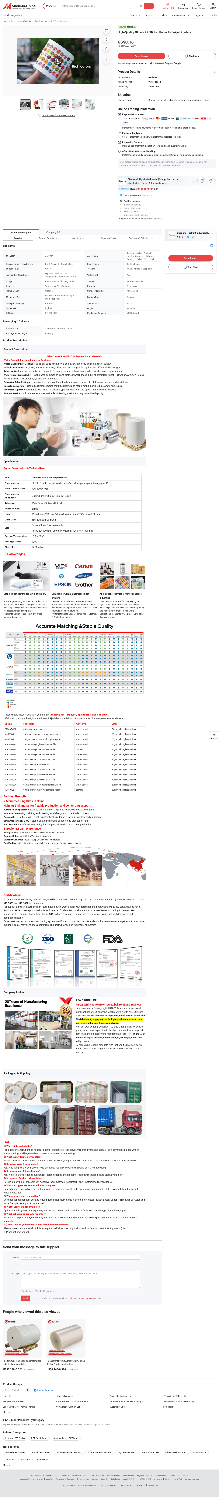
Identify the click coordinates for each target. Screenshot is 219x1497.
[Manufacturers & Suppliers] (19, 6)
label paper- (168, 1406)
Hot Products (36, 1475)
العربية (125, 1479)
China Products (51, 1475)
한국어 (133, 1479)
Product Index (161, 1475)
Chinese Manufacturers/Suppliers (74, 1475)
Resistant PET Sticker (15, 1438)
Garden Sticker (199, 1452)
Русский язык (82, 1479)
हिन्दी (149, 1479)
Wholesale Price (113, 1475)
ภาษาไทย (158, 1479)
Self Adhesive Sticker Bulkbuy (34, 1459)
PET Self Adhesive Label (60, 21)
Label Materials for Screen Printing (179, 1401)
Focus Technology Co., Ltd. (90, 1485)
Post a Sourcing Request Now (85, 1298)
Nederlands (115, 1479)
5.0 (179, 237)
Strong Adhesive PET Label (65, 1438)
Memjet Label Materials (13, 1401)
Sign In (122, 218)
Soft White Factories (40, 1452)
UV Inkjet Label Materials (174, 1396)
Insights (185, 1475)
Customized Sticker (118, 1406)
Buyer (147, 15)
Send (25, 1298)
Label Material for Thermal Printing (19, 1406)
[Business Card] (211, 245)
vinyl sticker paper (64, 1396)
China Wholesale (97, 1475)
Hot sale (7, 1396)
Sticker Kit (10, 1459)
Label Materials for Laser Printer (71, 1401)
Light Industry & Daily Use (21, 21)
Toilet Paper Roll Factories (100, 1452)
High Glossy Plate (126, 1452)
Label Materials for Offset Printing (125, 1401)
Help (163, 15)
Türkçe (167, 1479)
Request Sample (173, 63)
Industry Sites (128, 1475)
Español (49, 1479)
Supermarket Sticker (149, 1452)
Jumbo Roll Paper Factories (68, 1452)
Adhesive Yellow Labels (176, 1452)
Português (60, 1479)
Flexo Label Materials (119, 1396)
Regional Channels (144, 1475)
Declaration (140, 1485)
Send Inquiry (141, 56)
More (5, 1465)
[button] (152, 238)
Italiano (95, 1479)
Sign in (213, 7)
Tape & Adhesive (41, 21)
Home (5, 21)
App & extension (179, 15)
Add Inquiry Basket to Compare (58, 115)
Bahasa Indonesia (192, 1479)
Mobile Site (174, 1475)
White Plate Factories (15, 1452)
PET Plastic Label (39, 1438)
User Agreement (126, 1485)
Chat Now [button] (194, 56)
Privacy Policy (153, 1485)
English (40, 1479)
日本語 (142, 1479)
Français (70, 1479)
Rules (214, 15)
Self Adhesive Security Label (69, 1406)
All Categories (13, 15)
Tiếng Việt (177, 1479)
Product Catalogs (45, 1390)
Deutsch (104, 1479)
